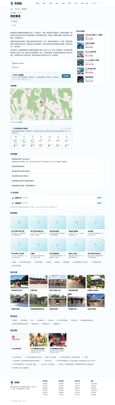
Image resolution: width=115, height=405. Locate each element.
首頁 (11, 9)
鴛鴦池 (14, 262)
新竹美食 (61, 390)
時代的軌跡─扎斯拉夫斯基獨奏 (20, 368)
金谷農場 (48, 262)
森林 (69, 3)
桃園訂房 (77, 388)
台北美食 (61, 386)
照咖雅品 (14, 320)
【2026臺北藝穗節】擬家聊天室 (33, 357)
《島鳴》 (86, 357)
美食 (44, 3)
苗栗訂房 (77, 392)
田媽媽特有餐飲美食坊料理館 (20, 324)
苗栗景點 (45, 392)
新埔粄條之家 (46, 324)
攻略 (82, 3)
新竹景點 (17, 9)
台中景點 (45, 394)
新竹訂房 (77, 390)
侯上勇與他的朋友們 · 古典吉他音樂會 (70, 357)
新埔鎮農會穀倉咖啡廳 (87, 320)
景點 (37, 3)
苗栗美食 (61, 392)
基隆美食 (61, 383)
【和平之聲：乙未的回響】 (48, 364)
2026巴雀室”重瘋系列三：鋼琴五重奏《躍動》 (24, 364)
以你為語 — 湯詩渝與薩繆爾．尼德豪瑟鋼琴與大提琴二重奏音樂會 (76, 364)
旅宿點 (18, 3)
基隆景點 (45, 383)
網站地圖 (93, 394)
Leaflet (55, 119)
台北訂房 (77, 386)
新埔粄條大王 (57, 324)
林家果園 (57, 262)
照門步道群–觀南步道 (25, 262)
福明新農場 (66, 262)
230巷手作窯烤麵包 (62, 320)
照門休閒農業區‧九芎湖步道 (80, 262)
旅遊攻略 (93, 386)
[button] (41, 102)
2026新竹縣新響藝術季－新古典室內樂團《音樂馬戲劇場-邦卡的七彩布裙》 (76, 361)
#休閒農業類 (14, 21)
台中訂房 (77, 394)
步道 (63, 3)
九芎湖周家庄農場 (96, 262)
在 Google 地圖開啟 (17, 122)
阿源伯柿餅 (74, 320)
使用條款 (93, 392)
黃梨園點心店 (41, 320)
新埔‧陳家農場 (38, 262)
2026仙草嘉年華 (16, 357)
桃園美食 (61, 388)
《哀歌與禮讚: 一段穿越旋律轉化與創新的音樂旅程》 (26, 361)
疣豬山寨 (51, 320)
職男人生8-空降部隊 (51, 357)
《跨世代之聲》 (48, 361)
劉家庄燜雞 (24, 320)
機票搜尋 (93, 388)
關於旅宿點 (94, 383)
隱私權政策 (94, 390)
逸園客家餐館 (35, 324)
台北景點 (45, 386)
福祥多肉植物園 (16, 265)
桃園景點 (45, 388)
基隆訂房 (77, 383)
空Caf (32, 320)
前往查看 (66, 76)
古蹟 (56, 3)
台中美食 (61, 394)
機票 (87, 3)
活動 (50, 3)
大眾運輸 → (99, 197)
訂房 (76, 3)
